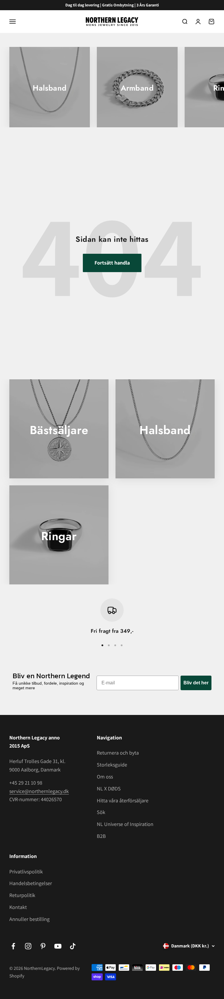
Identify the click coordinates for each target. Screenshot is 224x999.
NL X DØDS (109, 788)
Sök (101, 812)
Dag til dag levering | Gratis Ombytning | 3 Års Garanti (112, 5)
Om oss (105, 776)
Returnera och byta (118, 752)
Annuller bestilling (29, 919)
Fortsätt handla (112, 262)
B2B (101, 836)
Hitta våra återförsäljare (122, 800)
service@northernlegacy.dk (39, 791)
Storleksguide (112, 764)
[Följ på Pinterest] (43, 946)
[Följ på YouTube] (58, 946)
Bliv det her (196, 682)
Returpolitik (22, 895)
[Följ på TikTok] (73, 946)
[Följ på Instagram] (28, 946)
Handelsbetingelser (30, 883)
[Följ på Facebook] (13, 946)
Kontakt (18, 907)
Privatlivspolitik (26, 871)
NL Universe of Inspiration (125, 824)
